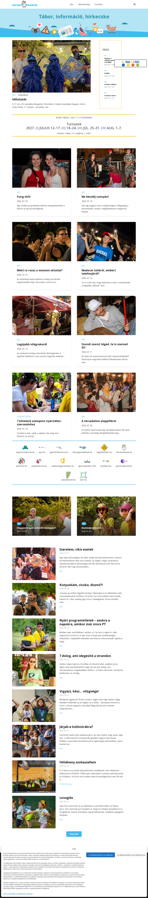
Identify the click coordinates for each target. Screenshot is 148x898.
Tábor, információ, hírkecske (74, 16)
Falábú (107, 73)
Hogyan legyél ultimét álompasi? (36, 527)
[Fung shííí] (41, 150)
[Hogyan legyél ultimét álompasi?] (41, 498)
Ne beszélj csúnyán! (95, 196)
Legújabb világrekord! (32, 344)
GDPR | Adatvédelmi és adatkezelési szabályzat (18, 894)
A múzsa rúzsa (110, 95)
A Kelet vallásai (110, 84)
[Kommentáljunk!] (106, 498)
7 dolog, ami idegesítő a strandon (85, 656)
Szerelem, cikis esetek (76, 549)
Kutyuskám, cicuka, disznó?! (81, 585)
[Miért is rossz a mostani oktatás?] (41, 223)
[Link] (24, 4)
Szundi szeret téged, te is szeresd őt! (105, 345)
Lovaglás (66, 797)
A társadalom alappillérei (99, 421)
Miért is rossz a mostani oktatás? (40, 270)
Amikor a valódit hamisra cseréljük (110, 60)
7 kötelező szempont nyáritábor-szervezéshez (39, 422)
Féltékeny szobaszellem (77, 762)
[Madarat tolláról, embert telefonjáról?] (106, 223)
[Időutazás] (51, 41)
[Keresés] (134, 4)
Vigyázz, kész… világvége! (79, 691)
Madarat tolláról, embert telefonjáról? (99, 271)
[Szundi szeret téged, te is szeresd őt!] (106, 297)
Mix (13, 95)
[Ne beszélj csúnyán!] (106, 150)
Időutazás (19, 99)
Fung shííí (23, 196)
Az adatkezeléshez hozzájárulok (101, 855)
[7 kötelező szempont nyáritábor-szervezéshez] (41, 374)
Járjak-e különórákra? (76, 727)
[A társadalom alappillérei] (106, 374)
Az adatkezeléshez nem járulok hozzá (131, 855)
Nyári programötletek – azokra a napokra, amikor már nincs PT (84, 622)
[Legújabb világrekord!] (41, 297)
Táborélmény (24, 416)
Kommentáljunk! (92, 527)
